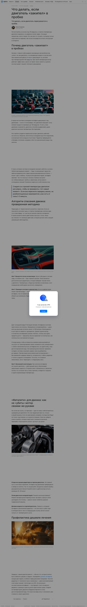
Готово (43, 311)
